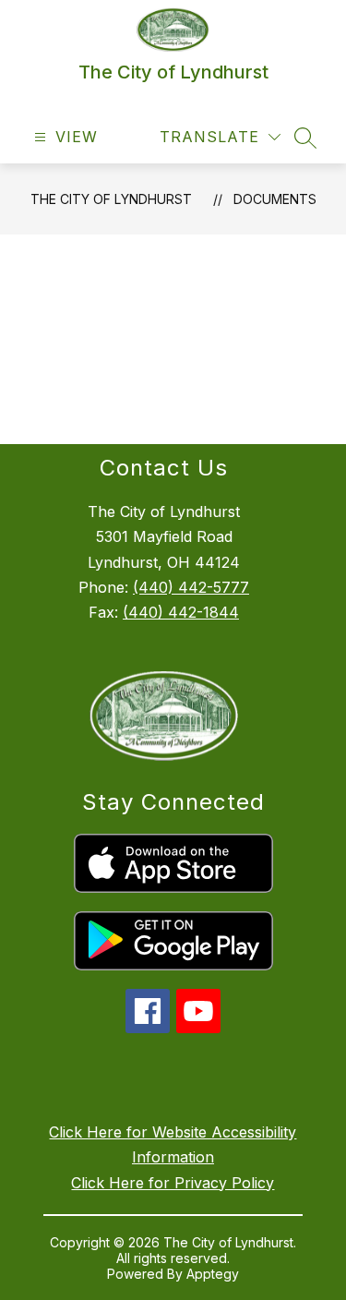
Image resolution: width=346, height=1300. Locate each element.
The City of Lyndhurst (111, 199)
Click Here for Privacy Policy (172, 1183)
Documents (274, 199)
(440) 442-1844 (181, 612)
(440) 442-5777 (191, 587)
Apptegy (212, 1274)
